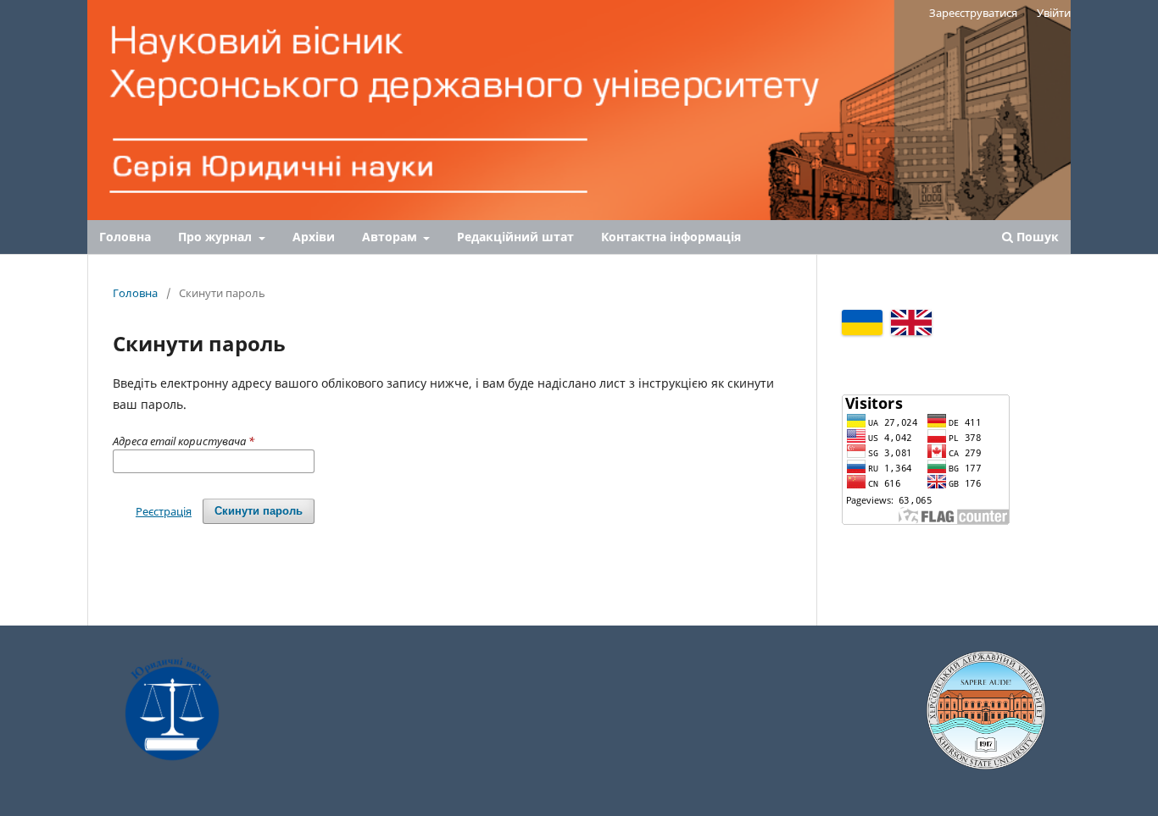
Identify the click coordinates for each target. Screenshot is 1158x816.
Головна (125, 237)
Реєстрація (164, 511)
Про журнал (216, 237)
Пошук (1036, 237)
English (911, 322)
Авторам (391, 237)
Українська (862, 322)
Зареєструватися (973, 12)
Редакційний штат (515, 237)
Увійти (1054, 12)
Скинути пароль (258, 510)
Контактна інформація (671, 237)
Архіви (313, 237)
